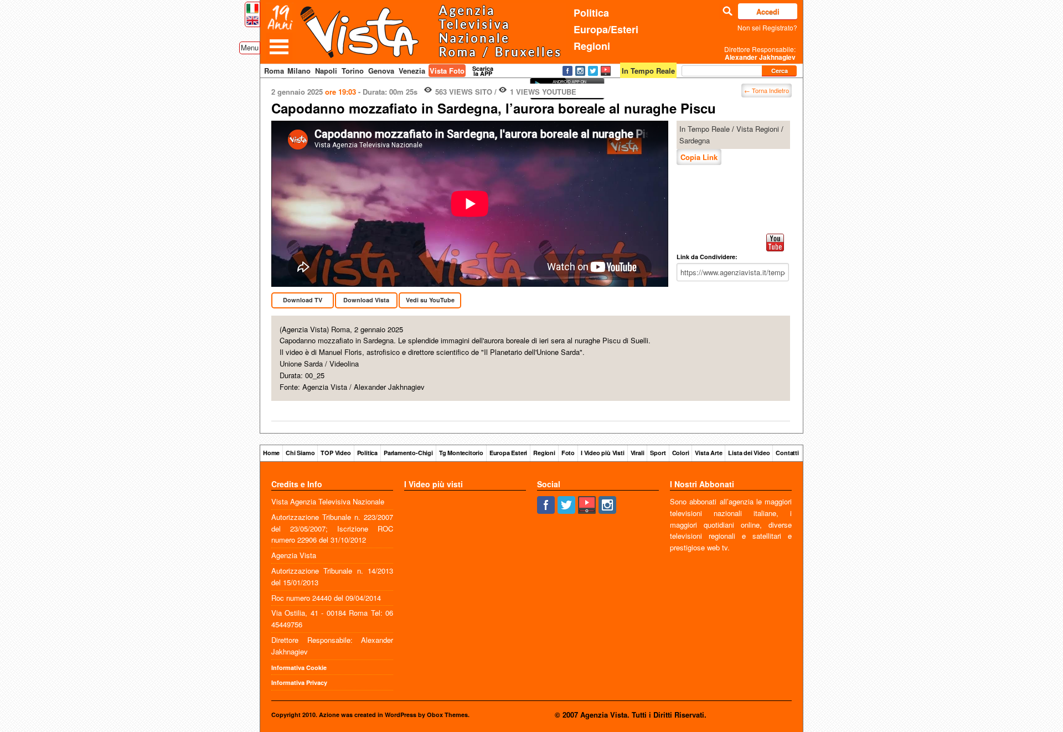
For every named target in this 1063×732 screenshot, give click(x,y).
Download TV (302, 300)
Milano (299, 70)
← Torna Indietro (766, 90)
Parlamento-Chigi (408, 453)
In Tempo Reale (704, 128)
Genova (381, 70)
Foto (568, 453)
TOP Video (335, 453)
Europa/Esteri (606, 29)
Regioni (592, 46)
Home (271, 453)
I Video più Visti (603, 453)
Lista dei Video (749, 453)
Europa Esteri (508, 453)
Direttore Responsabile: (760, 53)
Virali (637, 453)
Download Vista (366, 300)
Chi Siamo (300, 453)
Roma (274, 70)
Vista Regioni (757, 128)
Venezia (412, 70)
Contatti (787, 453)
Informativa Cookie (299, 667)
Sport (657, 453)
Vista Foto (447, 70)
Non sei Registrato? (767, 27)
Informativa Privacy (299, 682)
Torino (353, 70)
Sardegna (694, 140)
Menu (250, 47)
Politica (591, 13)
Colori (680, 453)
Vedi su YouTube (430, 300)
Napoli (326, 70)
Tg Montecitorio (461, 453)
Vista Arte (708, 453)
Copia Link (699, 157)
